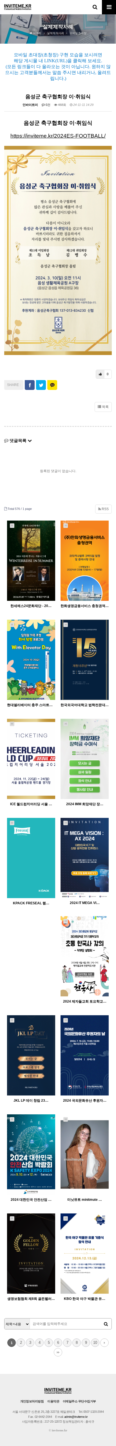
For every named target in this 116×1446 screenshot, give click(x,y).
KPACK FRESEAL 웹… (31, 903)
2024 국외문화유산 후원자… (84, 1101)
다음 (104, 1342)
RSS (105, 509)
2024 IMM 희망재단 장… (84, 804)
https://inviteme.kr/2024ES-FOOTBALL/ (58, 136)
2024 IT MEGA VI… (85, 903)
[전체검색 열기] (95, 7)
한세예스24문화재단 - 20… (31, 606)
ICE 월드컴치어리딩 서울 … (31, 804)
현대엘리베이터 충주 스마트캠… (31, 705)
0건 (47, 104)
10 (95, 1342)
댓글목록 (18, 440)
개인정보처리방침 (32, 1401)
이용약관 (53, 1401)
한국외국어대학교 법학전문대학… (85, 705)
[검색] (105, 1324)
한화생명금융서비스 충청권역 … (85, 606)
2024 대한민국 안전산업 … (31, 1200)
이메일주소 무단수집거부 (79, 1401)
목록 (105, 407)
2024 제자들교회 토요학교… (84, 1001)
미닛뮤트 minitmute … (84, 1200)
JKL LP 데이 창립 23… (31, 1101)
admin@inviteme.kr (76, 1416)
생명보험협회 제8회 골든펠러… (31, 1299)
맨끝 (58, 1352)
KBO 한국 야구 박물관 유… (84, 1299)
